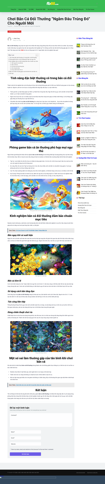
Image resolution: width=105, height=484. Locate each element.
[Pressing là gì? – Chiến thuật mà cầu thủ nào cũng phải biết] (78, 99)
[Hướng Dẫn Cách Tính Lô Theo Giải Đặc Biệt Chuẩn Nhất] (78, 132)
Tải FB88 (31, 9)
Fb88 (30, 472)
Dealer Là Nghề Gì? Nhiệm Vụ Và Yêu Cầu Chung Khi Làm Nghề (89, 138)
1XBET (19, 472)
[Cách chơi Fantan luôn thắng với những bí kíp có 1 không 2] (78, 185)
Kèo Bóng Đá (51, 9)
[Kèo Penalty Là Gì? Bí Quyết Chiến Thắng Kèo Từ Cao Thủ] (78, 106)
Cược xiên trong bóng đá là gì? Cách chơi (89, 112)
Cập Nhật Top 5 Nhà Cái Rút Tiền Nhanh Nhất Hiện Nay (88, 92)
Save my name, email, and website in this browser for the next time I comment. (32, 449)
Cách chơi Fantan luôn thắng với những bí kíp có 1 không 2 (89, 185)
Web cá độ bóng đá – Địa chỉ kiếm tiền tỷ (88, 164)
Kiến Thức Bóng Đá (78, 9)
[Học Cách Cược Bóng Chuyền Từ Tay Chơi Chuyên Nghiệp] (78, 172)
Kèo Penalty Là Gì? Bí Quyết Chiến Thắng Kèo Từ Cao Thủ (88, 105)
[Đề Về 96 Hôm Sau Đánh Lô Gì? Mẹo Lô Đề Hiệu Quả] (78, 153)
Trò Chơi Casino (90, 9)
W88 (25, 472)
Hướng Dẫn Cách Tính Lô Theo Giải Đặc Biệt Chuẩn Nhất (89, 131)
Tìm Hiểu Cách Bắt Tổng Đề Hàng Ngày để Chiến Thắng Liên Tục (88, 145)
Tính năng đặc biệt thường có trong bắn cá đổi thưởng (23, 57)
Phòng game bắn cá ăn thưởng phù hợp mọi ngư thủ (22, 59)
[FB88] (52, 3)
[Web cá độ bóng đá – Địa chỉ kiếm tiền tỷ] (78, 165)
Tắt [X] (1, 476)
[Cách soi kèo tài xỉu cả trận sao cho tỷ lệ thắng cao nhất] (78, 85)
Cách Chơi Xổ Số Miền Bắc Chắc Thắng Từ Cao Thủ (88, 124)
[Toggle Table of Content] (36, 55)
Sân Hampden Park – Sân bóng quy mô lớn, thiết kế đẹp (89, 52)
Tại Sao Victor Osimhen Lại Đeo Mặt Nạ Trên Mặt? (88, 66)
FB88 (16, 472)
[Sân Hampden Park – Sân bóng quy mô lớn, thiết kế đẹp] (78, 52)
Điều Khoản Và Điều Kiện (92, 472)
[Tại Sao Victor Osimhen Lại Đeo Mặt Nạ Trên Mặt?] (78, 66)
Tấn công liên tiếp (16, 68)
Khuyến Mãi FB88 (40, 9)
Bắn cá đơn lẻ (15, 64)
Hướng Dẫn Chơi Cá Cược (64, 9)
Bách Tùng (17, 38)
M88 (22, 472)
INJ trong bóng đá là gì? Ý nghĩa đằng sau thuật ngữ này (89, 72)
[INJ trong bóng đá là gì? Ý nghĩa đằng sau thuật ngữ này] (78, 73)
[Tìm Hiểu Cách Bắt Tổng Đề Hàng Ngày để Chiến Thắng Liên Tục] (78, 146)
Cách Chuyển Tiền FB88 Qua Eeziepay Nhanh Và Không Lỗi (89, 192)
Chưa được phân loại (83, 203)
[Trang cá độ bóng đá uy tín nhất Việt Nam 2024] (78, 45)
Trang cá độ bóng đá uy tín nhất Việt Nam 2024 (88, 45)
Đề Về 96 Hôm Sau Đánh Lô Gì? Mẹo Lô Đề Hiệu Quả (88, 152)
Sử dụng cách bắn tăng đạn (18, 66)
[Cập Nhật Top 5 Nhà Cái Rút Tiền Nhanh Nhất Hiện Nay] (78, 92)
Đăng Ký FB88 (22, 9)
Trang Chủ (13, 9)
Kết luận (11, 73)
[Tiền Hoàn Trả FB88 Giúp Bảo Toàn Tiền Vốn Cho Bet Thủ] (78, 179)
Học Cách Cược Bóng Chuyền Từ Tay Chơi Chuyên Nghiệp (88, 171)
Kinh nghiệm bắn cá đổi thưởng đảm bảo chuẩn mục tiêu (23, 61)
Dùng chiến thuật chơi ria (17, 69)
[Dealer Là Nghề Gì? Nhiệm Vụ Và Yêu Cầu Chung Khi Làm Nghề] (78, 139)
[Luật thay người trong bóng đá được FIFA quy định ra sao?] (78, 59)
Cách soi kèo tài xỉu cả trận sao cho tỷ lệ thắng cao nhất (88, 85)
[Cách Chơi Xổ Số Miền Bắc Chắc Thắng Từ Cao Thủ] (78, 125)
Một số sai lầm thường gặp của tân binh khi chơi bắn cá (23, 71)
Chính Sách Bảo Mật (80, 472)
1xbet (35, 472)
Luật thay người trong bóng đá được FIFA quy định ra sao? (89, 59)
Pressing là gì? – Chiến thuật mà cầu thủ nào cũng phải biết (89, 98)
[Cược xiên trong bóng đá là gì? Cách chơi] (78, 113)
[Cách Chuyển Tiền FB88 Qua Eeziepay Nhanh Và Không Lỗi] (78, 192)
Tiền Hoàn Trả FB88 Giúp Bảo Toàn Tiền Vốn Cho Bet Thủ (89, 178)
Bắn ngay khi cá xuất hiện (17, 63)
